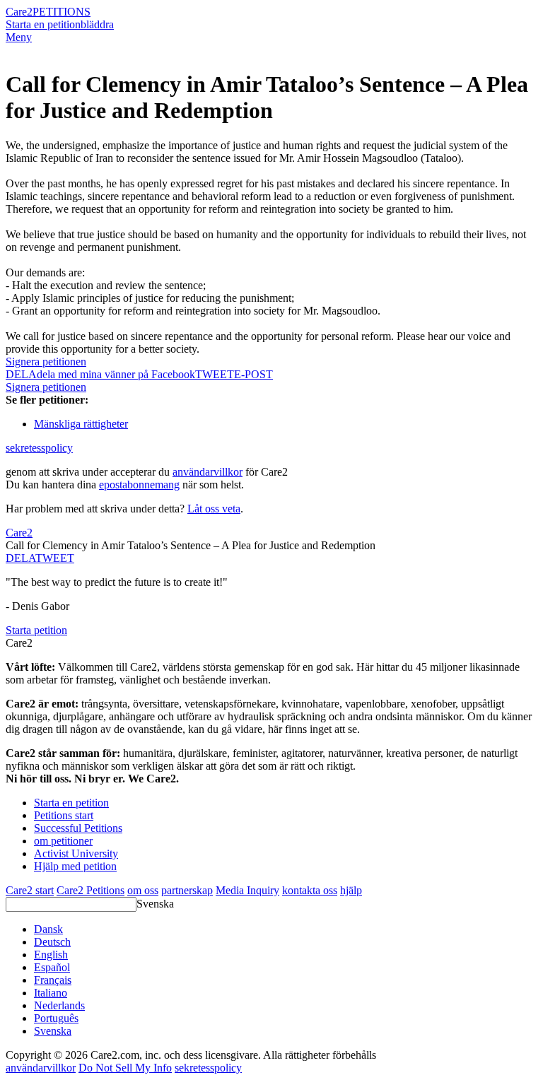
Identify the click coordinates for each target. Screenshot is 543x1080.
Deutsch (52, 942)
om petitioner (63, 841)
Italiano (50, 993)
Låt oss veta (213, 509)
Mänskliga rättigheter (81, 424)
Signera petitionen (46, 362)
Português (56, 1018)
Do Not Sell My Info (125, 1068)
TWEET (214, 374)
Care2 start (30, 890)
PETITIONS (61, 12)
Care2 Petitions (90, 890)
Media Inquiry (247, 890)
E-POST (253, 374)
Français (52, 980)
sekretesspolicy (39, 448)
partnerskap (187, 890)
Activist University (76, 853)
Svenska (155, 904)
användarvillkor (208, 472)
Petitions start (63, 815)
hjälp (351, 890)
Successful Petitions (78, 828)
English (51, 955)
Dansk (48, 929)
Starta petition (36, 630)
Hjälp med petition (75, 866)
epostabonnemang (139, 485)
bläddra (97, 24)
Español (52, 967)
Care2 (19, 12)
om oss (142, 890)
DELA (20, 558)
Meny (19, 37)
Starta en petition (43, 24)
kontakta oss (309, 890)
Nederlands (59, 1005)
